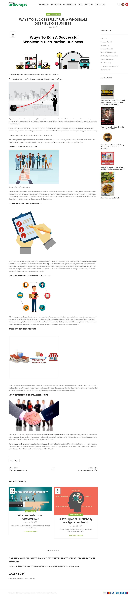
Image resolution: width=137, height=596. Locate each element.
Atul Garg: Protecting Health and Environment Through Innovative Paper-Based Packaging (113, 102)
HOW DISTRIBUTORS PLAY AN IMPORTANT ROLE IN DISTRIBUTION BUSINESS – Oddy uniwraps (47, 566)
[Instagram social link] (122, 4)
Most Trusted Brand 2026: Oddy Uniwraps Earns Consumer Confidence (112, 147)
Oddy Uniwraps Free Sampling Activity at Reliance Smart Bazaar (113, 168)
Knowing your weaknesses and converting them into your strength (31, 444)
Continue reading (30, 531)
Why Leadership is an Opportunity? (30, 517)
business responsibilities (59, 142)
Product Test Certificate (108, 66)
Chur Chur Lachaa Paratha (110, 198)
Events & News (105, 49)
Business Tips (55, 14)
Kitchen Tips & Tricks (107, 56)
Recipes (103, 70)
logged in (20, 578)
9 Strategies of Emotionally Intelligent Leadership (75, 520)
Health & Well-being (107, 52)
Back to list (53, 469)
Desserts (104, 45)
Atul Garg (45, 264)
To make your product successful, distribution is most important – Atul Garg (34, 74)
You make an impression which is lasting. (58, 434)
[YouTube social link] (126, 4)
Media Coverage (106, 59)
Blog (48, 14)
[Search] (118, 5)
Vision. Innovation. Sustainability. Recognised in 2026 (112, 128)
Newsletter (104, 63)
